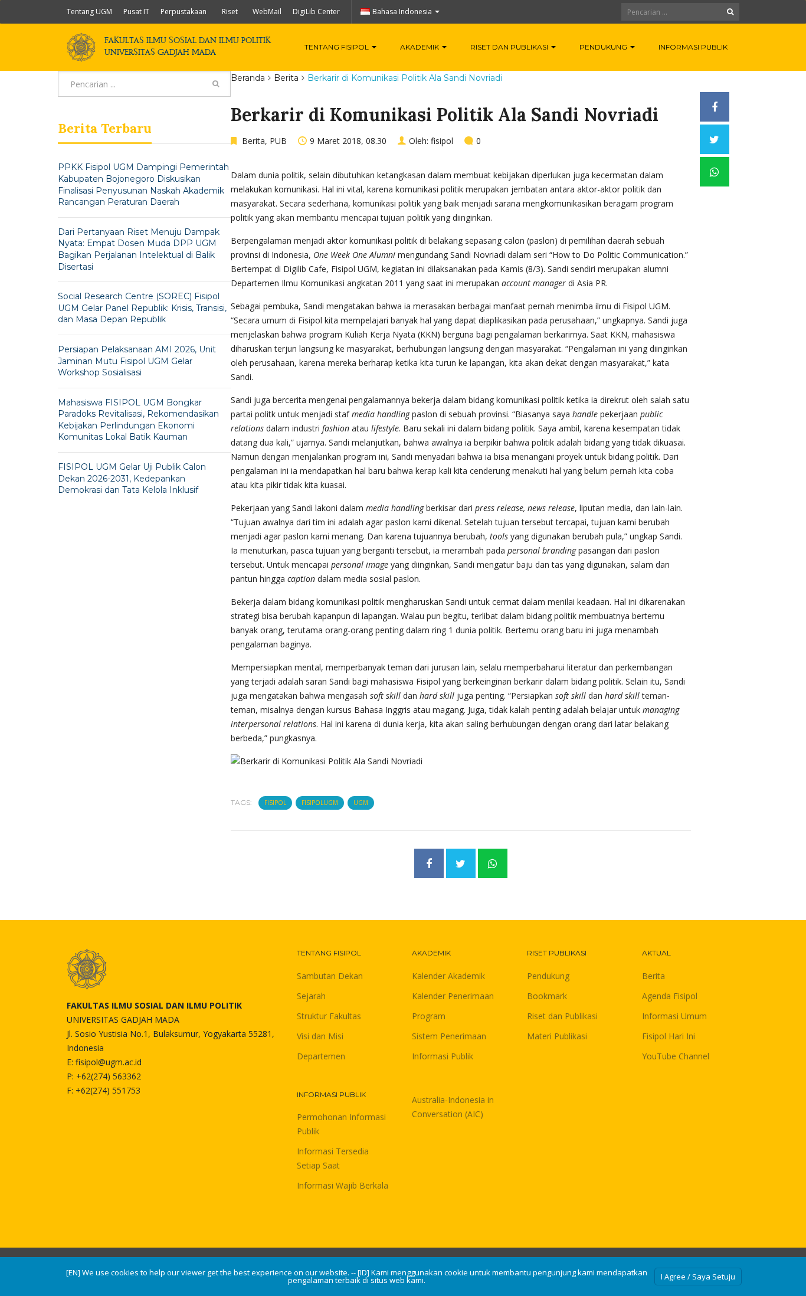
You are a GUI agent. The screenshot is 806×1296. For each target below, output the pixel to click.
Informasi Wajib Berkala (342, 1185)
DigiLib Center (316, 11)
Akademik (420, 46)
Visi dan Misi (320, 1036)
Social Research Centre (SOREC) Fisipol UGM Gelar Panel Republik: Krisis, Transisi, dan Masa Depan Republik (142, 308)
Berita (286, 78)
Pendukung (604, 46)
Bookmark (547, 996)
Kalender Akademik (448, 975)
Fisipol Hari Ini (668, 1036)
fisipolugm (320, 802)
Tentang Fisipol (337, 46)
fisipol (442, 140)
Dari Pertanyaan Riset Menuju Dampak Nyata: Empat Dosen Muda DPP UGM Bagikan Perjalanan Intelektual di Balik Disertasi (138, 249)
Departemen (321, 1056)
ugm (360, 802)
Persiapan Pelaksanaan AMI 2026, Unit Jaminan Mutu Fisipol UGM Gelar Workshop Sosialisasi (137, 361)
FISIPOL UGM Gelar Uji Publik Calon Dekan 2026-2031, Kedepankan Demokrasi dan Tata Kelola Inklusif (132, 478)
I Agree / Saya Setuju (698, 1276)
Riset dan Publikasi (510, 46)
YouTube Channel (675, 1056)
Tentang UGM (89, 11)
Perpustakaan (183, 11)
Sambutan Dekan (330, 975)
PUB (278, 140)
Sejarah (311, 996)
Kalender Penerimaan (453, 996)
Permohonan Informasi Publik (341, 1124)
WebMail (267, 11)
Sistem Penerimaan (449, 1036)
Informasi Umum (674, 1016)
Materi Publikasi (557, 1036)
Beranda (248, 78)
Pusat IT (136, 11)
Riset (230, 11)
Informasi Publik (693, 46)
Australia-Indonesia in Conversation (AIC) (453, 1107)
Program (428, 1016)
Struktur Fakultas (329, 1016)
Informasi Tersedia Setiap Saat (333, 1158)
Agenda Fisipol (669, 996)
